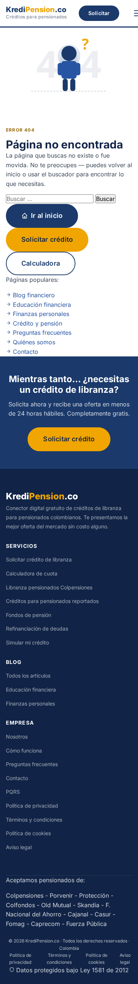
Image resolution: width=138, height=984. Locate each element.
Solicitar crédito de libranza (39, 559)
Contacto (24, 351)
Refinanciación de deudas (37, 628)
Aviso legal (19, 847)
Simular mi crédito (27, 642)
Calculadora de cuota (31, 573)
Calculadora (40, 263)
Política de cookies (28, 833)
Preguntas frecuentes (41, 332)
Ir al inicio (47, 215)
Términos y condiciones (34, 819)
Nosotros (17, 736)
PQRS (13, 792)
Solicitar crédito (47, 239)
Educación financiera (41, 304)
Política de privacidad (32, 805)
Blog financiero (33, 295)
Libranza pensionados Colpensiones (49, 587)
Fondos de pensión (28, 615)
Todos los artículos (28, 675)
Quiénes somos (33, 342)
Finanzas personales (40, 313)
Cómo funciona (24, 750)
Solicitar (99, 13)
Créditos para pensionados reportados (52, 601)
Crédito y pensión (36, 323)
